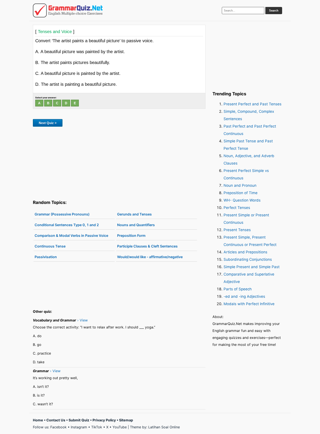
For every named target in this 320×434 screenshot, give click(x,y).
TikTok (96, 427)
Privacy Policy (104, 420)
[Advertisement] (119, 162)
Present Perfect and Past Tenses (252, 104)
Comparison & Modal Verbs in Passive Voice (71, 235)
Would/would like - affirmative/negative (150, 257)
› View (82, 320)
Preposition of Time (241, 193)
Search (273, 10)
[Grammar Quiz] (68, 10)
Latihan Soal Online (164, 427)
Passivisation (46, 257)
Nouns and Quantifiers (136, 225)
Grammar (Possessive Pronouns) (62, 214)
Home (38, 420)
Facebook (58, 427)
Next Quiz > (48, 123)
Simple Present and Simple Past (252, 267)
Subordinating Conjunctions (248, 259)
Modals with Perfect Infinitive (249, 304)
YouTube (120, 427)
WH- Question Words (242, 200)
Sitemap (126, 420)
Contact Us (55, 420)
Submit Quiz (79, 420)
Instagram (79, 427)
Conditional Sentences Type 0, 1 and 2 (67, 225)
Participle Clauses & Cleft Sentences (147, 246)
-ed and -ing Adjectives (244, 296)
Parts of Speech (238, 289)
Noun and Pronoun (240, 185)
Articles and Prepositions (245, 252)
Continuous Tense (50, 246)
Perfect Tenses (237, 207)
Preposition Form (131, 235)
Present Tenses (237, 230)
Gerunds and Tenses (134, 214)
